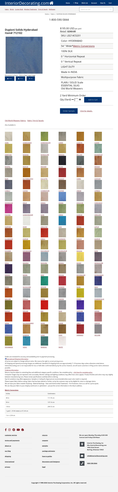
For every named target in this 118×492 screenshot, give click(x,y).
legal (43, 467)
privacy (7, 467)
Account (94, 3)
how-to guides (47, 456)
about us (8, 446)
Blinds (12, 9)
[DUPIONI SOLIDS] (24, 55)
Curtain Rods (19, 9)
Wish (10, 78)
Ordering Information (12, 370)
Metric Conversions (84, 46)
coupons (45, 440)
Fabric (7, 9)
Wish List (85, 3)
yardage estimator (48, 451)
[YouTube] (18, 430)
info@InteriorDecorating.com (97, 456)
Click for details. (86, 111)
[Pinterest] (13, 430)
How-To (102, 3)
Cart (110, 3)
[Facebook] (6, 430)
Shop (76, 3)
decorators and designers (51, 462)
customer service (11, 435)
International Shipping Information (17, 359)
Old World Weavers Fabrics (15, 120)
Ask (31, 78)
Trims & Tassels (43, 9)
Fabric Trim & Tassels (35, 120)
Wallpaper (52, 9)
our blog (8, 451)
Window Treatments (30, 9)
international (9, 462)
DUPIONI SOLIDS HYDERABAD (66, 14)
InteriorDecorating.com (27, 3)
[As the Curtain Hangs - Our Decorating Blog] (22, 430)
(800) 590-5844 (92, 463)
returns (44, 435)
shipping (8, 456)
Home (68, 3)
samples (45, 446)
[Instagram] (9, 430)
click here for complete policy (82, 372)
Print (21, 78)
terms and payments (12, 440)
